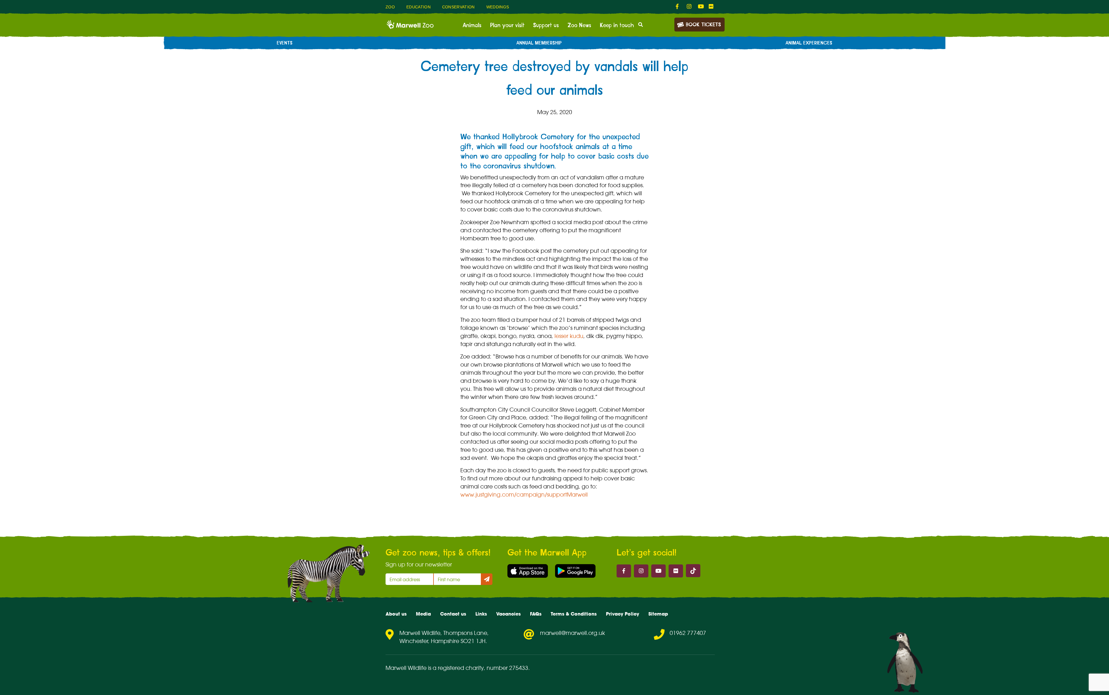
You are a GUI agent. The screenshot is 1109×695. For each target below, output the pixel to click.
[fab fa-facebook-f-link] (678, 7)
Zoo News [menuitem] (579, 25)
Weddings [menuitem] (497, 7)
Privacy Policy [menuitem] (622, 614)
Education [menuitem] (418, 7)
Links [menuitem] (481, 614)
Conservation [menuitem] (458, 7)
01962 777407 (688, 632)
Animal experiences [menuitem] (809, 43)
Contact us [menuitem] (453, 614)
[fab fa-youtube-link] (700, 7)
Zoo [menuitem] (390, 7)
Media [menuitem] (423, 614)
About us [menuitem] (396, 614)
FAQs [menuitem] (536, 614)
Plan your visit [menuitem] (507, 25)
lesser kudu (568, 335)
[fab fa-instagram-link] (689, 7)
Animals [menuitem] (472, 25)
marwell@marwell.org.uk (572, 632)
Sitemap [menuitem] (658, 614)
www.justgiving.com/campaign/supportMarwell (524, 494)
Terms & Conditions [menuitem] (574, 614)
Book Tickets (703, 24)
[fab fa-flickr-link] (711, 7)
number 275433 (507, 667)
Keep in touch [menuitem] (617, 25)
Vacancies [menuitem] (508, 614)
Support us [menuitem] (546, 25)
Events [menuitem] (285, 43)
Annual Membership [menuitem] (539, 43)
